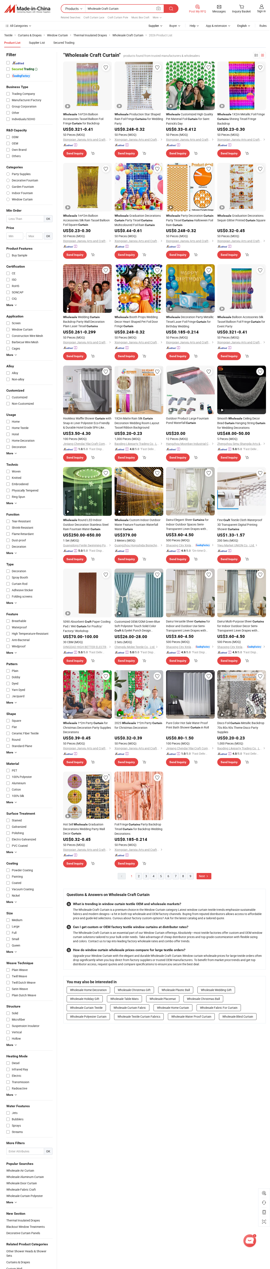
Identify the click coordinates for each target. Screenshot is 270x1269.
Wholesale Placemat (163, 999)
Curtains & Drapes (18, 1262)
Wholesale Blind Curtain (237, 1016)
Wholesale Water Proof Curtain (191, 1016)
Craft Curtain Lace (94, 17)
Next (202, 876)
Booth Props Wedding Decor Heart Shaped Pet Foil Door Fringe (136, 321)
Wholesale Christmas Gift (134, 990)
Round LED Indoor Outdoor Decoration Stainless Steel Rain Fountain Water (85, 524)
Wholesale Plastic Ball (176, 990)
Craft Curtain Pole (118, 17)
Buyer (173, 26)
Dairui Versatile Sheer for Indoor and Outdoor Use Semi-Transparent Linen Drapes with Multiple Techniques (188, 626)
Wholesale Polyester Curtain (88, 1016)
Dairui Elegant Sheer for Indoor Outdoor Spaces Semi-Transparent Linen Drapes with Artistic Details (187, 524)
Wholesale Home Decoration (88, 990)
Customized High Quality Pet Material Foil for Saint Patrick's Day (189, 118)
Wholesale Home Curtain (173, 1008)
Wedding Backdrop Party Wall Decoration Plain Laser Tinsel (84, 321)
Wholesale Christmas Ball (203, 999)
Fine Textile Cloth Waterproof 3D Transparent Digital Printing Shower (239, 524)
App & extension (216, 26)
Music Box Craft (140, 17)
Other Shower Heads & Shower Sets (26, 1253)
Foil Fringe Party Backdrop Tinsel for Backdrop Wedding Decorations (138, 829)
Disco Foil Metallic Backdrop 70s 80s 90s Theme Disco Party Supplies (240, 727)
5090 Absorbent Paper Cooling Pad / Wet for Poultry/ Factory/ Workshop (87, 626)
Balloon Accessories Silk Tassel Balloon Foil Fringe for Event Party (241, 321)
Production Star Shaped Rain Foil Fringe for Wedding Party (139, 118)
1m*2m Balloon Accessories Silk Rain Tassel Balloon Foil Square (86, 220)
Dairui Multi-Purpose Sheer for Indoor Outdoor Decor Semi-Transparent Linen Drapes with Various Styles (240, 626)
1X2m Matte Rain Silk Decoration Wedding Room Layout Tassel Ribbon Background (137, 422)
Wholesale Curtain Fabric (129, 1008)
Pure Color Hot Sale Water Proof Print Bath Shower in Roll (187, 725)
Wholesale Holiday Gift (84, 999)
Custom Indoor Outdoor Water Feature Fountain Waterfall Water (138, 524)
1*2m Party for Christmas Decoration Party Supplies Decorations (87, 727)
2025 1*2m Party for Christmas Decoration (138, 725)
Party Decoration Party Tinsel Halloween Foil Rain (189, 220)
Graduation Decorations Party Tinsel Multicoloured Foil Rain (138, 220)
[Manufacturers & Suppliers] (27, 8)
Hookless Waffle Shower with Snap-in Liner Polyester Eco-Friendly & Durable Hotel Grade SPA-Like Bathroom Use (87, 423)
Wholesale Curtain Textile (86, 1008)
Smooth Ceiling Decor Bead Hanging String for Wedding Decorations (241, 423)
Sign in (261, 11)
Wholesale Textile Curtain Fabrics (138, 1016)
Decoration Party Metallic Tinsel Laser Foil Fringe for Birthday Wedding (190, 321)
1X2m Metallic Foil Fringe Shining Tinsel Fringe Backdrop (241, 118)
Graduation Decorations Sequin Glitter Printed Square (241, 218)
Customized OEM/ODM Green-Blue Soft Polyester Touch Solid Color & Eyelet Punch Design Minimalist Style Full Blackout (137, 626)
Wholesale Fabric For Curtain (219, 1008)
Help (193, 26)
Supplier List (37, 43)
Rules (263, 26)
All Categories (19, 26)
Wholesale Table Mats (124, 999)
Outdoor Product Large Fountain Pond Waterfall (187, 420)
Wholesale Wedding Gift (216, 990)
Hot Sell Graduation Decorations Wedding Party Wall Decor (84, 828)
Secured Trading (63, 43)
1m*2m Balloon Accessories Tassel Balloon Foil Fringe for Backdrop (83, 118)
